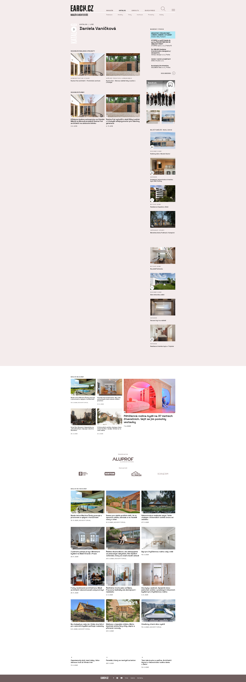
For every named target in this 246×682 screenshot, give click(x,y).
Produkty (151, 15)
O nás (126, 678)
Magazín (109, 10)
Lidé (92, 24)
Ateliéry (120, 15)
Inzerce (133, 678)
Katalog (122, 10)
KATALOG (83, 24)
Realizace (109, 15)
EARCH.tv (135, 10)
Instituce (140, 15)
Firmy (130, 15)
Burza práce (150, 10)
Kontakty (140, 678)
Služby (161, 15)
